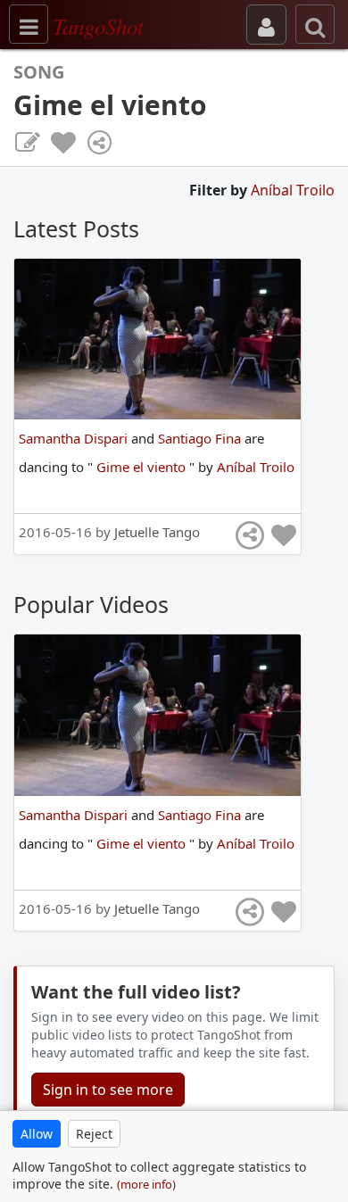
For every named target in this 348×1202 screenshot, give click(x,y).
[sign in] (266, 24)
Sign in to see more (108, 1089)
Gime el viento (142, 467)
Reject (94, 1133)
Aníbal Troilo (293, 190)
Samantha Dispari (75, 438)
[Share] (99, 142)
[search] (315, 24)
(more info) (146, 1184)
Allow (37, 1133)
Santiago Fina (201, 438)
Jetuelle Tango (157, 532)
